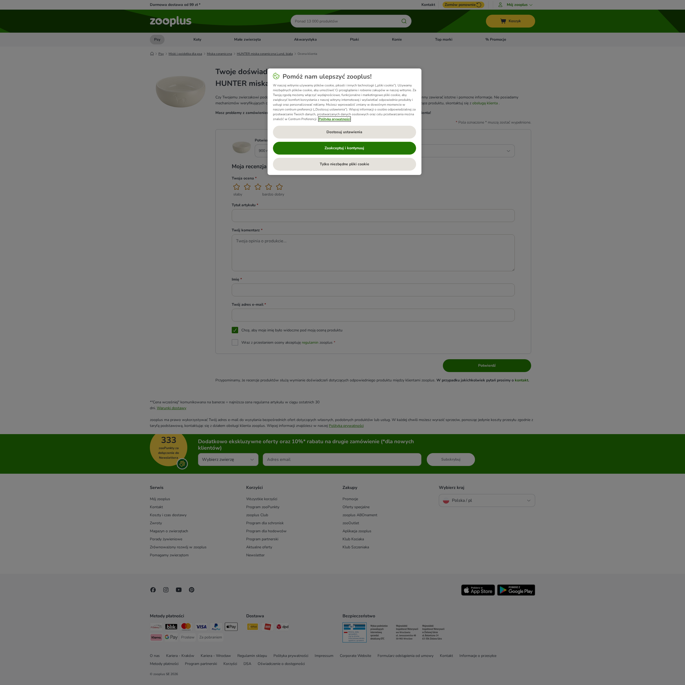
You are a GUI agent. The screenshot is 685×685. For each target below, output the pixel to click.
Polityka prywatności (334, 119)
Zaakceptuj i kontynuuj (344, 148)
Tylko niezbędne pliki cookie (344, 164)
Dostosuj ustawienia (344, 132)
